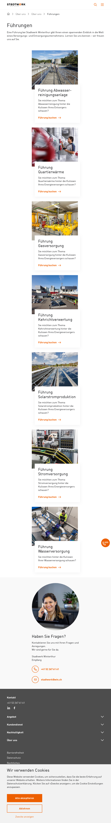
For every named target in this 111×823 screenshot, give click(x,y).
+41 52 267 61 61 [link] (16, 702)
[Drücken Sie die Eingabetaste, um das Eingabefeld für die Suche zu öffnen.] (95, 4)
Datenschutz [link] (14, 757)
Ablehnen (24, 808)
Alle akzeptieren (24, 798)
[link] (57, 86)
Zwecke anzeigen (24, 816)
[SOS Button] (105, 543)
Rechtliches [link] (13, 762)
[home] (8, 13)
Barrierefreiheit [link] (15, 752)
